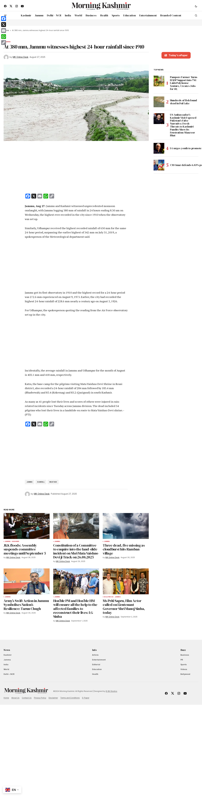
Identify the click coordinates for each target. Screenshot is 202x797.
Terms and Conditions (70, 698)
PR (181, 660)
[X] (4, 25)
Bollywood (108, 597)
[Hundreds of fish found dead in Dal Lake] (159, 101)
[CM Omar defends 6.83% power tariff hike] (159, 165)
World (6, 669)
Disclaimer (53, 698)
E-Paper (85, 698)
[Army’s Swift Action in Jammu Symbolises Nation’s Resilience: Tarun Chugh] (27, 581)
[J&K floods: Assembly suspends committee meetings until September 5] (27, 526)
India (6, 664)
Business (184, 655)
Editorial (96, 664)
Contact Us (27, 698)
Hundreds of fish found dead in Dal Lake (183, 101)
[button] (196, 6)
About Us (15, 698)
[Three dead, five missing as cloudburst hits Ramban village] (126, 526)
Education (97, 669)
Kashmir (15, 541)
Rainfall (40, 482)
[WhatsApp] (4, 37)
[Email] (4, 31)
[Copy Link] (4, 43)
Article (95, 655)
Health (95, 674)
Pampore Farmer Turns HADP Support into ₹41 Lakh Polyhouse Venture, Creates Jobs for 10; (183, 83)
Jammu (8, 42)
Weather (53, 482)
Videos (183, 669)
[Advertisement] (76, 168)
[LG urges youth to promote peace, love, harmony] (159, 148)
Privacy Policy (40, 698)
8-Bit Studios (111, 691)
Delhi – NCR (9, 674)
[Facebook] (4, 19)
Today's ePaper (178, 55)
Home (6, 698)
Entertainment (99, 660)
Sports (183, 664)
